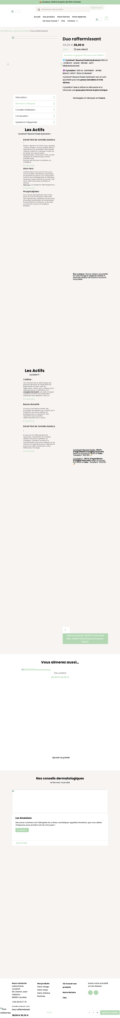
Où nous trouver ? (51, 21)
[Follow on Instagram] (96, 992)
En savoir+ (22, 830)
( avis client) (81, 49)
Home (2, 31)
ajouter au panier (110, 1012)
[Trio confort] (28, 668)
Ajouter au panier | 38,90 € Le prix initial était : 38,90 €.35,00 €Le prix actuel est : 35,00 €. (85, 638)
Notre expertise (79, 17)
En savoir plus (29, 165)
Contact (71, 21)
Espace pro (96, 7)
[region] (30, 998)
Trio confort (60, 673)
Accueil (37, 17)
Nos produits (49, 17)
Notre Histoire (63, 17)
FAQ (63, 21)
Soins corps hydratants (18, 31)
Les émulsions (23, 818)
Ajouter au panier (61, 757)
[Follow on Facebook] (90, 992)
